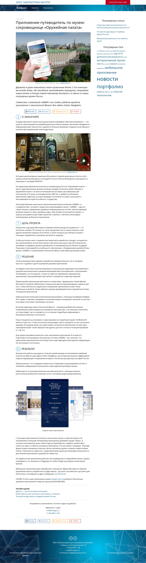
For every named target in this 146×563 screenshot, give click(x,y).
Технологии (48, 8)
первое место (57, 479)
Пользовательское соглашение (121, 553)
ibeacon (102, 51)
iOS (56, 474)
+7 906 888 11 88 (53, 513)
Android (62, 474)
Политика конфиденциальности (73, 553)
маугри (113, 63)
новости (107, 78)
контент (107, 64)
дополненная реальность (110, 56)
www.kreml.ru (65, 83)
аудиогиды (108, 51)
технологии (104, 95)
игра (125, 57)
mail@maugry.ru (53, 510)
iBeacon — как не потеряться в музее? (31, 491)
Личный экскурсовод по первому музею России (36, 496)
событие (117, 91)
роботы (100, 91)
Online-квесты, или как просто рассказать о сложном (38, 494)
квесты (100, 63)
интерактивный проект (111, 60)
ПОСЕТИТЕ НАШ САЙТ (118, 2)
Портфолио (22, 8)
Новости (35, 8)
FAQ (98, 51)
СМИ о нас (109, 92)
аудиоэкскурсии (119, 51)
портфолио (110, 86)
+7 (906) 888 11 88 (73, 547)
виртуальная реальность (105, 54)
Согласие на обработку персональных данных (25, 554)
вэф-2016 (118, 53)
